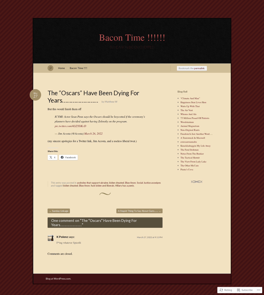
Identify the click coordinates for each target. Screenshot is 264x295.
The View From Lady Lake (193, 161)
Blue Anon (130, 182)
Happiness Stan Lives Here (193, 102)
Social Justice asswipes (149, 182)
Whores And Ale (188, 114)
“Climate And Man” (190, 98)
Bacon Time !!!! (78, 68)
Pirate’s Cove (186, 169)
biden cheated (116, 182)
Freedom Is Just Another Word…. (196, 133)
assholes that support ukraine (92, 182)
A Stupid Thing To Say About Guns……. (139, 210)
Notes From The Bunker (192, 153)
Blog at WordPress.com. (58, 278)
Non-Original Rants (190, 130)
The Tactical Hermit (190, 157)
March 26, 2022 (93, 133)
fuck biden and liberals (102, 185)
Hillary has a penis (124, 185)
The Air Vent (186, 110)
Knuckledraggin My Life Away (195, 145)
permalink (199, 68)
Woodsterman (187, 122)
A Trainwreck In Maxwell (192, 137)
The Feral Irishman (189, 149)
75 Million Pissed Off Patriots (194, 118)
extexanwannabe (188, 141)
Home (61, 68)
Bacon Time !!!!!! (132, 37)
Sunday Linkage (58, 210)
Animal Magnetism (189, 126)
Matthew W (111, 101)
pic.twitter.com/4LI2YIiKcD (70, 126)
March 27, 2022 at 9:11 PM (150, 237)
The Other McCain (189, 165)
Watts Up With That (190, 106)
